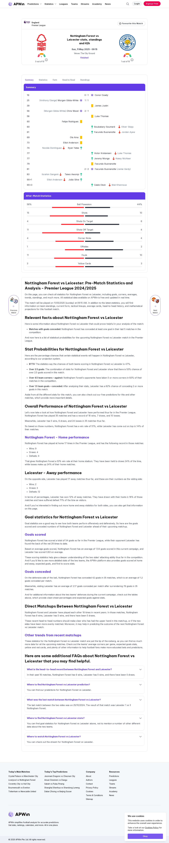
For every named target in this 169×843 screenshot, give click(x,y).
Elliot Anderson (70, 142)
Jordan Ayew (128, 132)
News (108, 4)
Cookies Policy (152, 827)
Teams (74, 4)
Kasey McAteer (123, 158)
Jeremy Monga (101, 158)
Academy (97, 4)
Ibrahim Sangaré (50, 174)
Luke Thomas (102, 116)
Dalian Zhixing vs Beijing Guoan (58, 791)
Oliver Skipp (127, 126)
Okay (145, 836)
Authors (89, 780)
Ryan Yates (73, 148)
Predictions (33, 4)
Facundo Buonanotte (104, 132)
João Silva (74, 179)
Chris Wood (72, 111)
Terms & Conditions (94, 795)
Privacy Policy (92, 787)
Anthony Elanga (48, 100)
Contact (89, 784)
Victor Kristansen (102, 153)
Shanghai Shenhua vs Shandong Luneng (62, 787)
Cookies (89, 791)
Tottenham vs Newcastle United (22, 791)
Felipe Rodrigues (70, 121)
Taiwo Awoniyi (72, 174)
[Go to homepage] (16, 4)
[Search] (127, 4)
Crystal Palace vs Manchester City (23, 776)
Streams (85, 4)
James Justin (101, 105)
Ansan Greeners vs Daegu (55, 780)
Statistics (48, 4)
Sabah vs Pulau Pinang (54, 784)
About (88, 776)
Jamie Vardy (124, 169)
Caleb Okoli (99, 185)
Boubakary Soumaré (104, 126)
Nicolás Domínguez (52, 148)
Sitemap (89, 799)
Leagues (63, 4)
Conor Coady (101, 95)
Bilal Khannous (119, 185)
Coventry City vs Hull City (19, 784)
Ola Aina (74, 137)
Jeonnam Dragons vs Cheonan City (59, 776)
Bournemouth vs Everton (19, 787)
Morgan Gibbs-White (68, 100)
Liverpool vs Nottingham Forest (21, 780)
